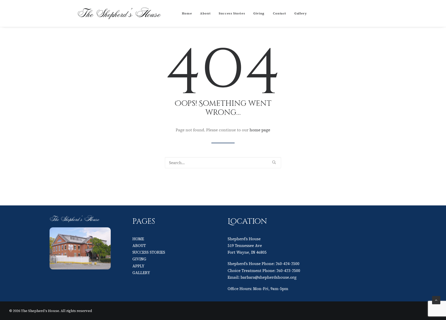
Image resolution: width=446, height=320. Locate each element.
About (205, 13)
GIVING (139, 259)
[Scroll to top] (436, 299)
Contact (279, 13)
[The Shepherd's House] (119, 13)
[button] (274, 162)
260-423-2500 (288, 270)
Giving (259, 13)
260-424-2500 (287, 263)
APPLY (138, 266)
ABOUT (139, 245)
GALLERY (141, 272)
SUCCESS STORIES (148, 252)
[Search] (223, 162)
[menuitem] (186, 13)
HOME (138, 239)
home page (260, 130)
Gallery (300, 13)
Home (187, 13)
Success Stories (232, 13)
